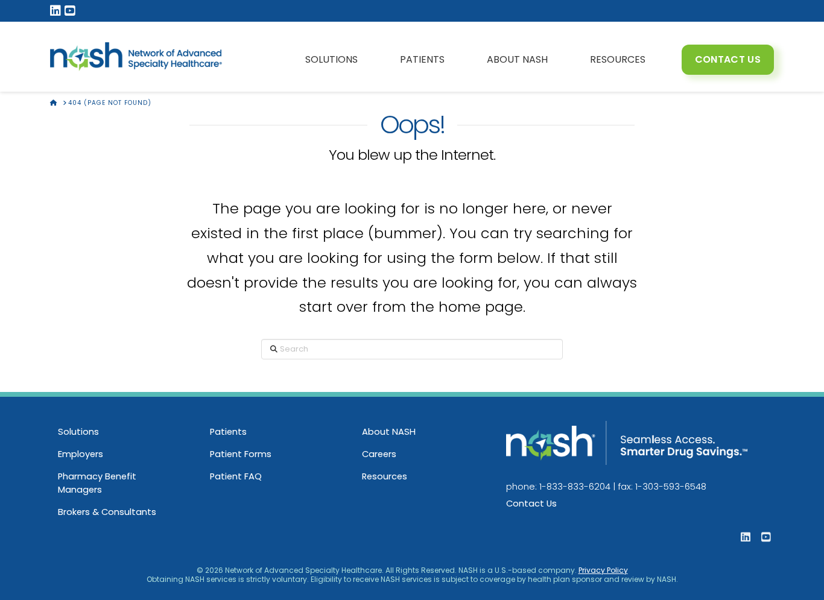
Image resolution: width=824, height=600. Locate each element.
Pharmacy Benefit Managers (97, 483)
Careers (379, 454)
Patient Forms (240, 454)
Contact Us (531, 503)
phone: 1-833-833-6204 (558, 487)
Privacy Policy (603, 570)
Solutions (78, 432)
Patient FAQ (236, 476)
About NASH (389, 432)
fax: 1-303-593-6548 (662, 487)
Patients (228, 432)
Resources (384, 476)
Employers (80, 454)
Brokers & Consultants (107, 512)
